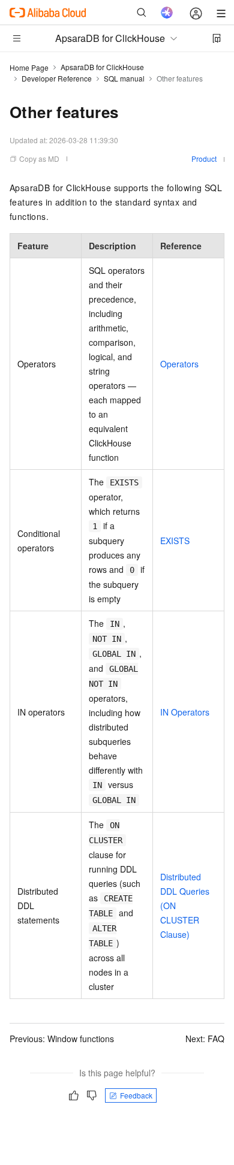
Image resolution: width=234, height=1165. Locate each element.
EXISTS (175, 541)
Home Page (29, 67)
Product (204, 158)
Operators (179, 364)
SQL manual (124, 78)
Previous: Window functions (62, 1039)
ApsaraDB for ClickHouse (102, 67)
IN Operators (184, 712)
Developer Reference (57, 78)
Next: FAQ (204, 1039)
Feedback (136, 1095)
